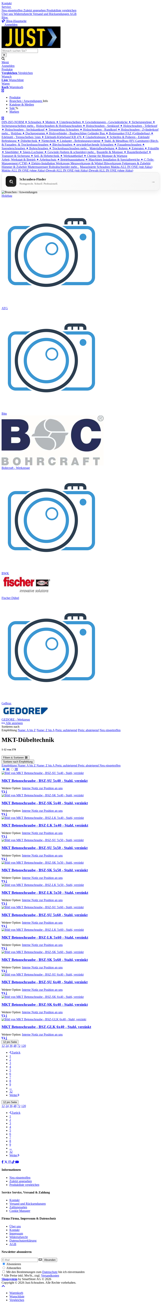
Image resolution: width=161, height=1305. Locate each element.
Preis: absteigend (88, 730)
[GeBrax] (52, 699)
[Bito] (52, 410)
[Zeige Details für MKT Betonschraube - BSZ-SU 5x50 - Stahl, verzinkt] (43, 840)
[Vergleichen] (4, 791)
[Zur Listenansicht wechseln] (14, 769)
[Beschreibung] (6, 791)
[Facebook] (3, 1162)
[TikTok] (13, 1162)
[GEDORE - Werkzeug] (27, 716)
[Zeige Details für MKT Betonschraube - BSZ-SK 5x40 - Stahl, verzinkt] (43, 795)
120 (23, 1045)
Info (45, 101)
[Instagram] (10, 1162)
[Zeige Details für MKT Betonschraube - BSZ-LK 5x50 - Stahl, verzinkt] (43, 885)
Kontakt (7, 3)
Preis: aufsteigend (66, 730)
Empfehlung (10, 765)
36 (11, 1045)
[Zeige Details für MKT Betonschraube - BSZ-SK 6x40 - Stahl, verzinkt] (43, 996)
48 (14, 1045)
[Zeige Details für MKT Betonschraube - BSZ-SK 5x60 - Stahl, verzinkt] (43, 952)
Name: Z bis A (46, 730)
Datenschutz (50, 1272)
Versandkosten (50, 1275)
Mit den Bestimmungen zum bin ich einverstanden (45, 1272)
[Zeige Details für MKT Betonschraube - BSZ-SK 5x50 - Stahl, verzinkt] (43, 862)
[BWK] (52, 569)
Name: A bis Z (27, 730)
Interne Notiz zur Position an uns (42, 788)
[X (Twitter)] (6, 1162)
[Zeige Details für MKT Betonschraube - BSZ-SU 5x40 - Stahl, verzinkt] (43, 773)
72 (18, 1045)
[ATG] (52, 304)
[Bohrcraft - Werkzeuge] (53, 464)
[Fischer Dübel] (27, 594)
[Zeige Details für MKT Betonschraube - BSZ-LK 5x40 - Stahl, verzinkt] (43, 817)
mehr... (31, 126)
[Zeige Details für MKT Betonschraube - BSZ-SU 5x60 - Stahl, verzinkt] (43, 907)
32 (11, 1091)
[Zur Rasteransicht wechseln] (6, 769)
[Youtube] (17, 1162)
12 (3, 1045)
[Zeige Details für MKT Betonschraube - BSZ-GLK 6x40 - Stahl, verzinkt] (44, 1019)
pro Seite (10, 1042)
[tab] (16, 1293)
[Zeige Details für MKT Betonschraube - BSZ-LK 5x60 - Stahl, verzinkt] (43, 929)
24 (7, 1045)
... (10, 1088)
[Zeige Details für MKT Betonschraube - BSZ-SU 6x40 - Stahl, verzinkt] (43, 974)
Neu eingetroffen (110, 730)
